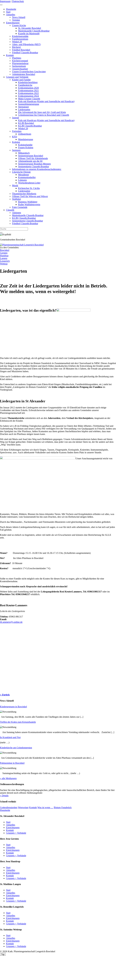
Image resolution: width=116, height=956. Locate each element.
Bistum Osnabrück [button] (63, 807)
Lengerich (5, 261)
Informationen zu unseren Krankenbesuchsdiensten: (36, 169)
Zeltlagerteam (24, 134)
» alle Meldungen (8, 778)
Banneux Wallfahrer (27, 201)
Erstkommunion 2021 (28, 90)
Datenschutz (18, 1)
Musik (15, 185)
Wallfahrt (16, 199)
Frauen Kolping (25, 147)
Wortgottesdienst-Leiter (29, 182)
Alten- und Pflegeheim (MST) (26, 44)
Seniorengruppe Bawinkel (30, 155)
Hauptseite (11, 9)
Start (8, 12)
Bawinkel (4, 250)
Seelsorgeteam (19, 66)
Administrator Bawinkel (23, 74)
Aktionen (16, 212)
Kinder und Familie (21, 79)
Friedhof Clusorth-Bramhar (25, 52)
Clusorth (10, 210)
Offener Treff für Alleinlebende (33, 158)
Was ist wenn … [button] (45, 807)
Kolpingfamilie (25, 145)
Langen (3, 258)
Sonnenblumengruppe (28, 104)
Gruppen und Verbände (17, 77)
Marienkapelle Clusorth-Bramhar (34, 31)
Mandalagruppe (25, 139)
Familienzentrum (20, 39)
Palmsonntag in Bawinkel (12, 763)
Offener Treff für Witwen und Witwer (30, 196)
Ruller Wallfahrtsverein (29, 204)
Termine (16, 20)
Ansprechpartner (20, 69)
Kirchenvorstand (20, 60)
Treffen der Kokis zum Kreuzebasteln (18, 722)
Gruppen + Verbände (16, 833)
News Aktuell (18, 17)
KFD (14, 136)
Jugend (15, 117)
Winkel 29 (17, 41)
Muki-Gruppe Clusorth (29, 98)
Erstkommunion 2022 (28, 93)
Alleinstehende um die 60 (30, 161)
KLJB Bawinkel (26, 123)
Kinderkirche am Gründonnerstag (16, 747)
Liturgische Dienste (21, 172)
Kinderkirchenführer (28, 82)
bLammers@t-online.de (11, 622)
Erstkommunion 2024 (28, 96)
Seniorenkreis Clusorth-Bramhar (33, 166)
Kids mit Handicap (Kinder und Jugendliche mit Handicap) (46, 101)
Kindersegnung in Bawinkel (13, 706)
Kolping (16, 142)
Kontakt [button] (33, 807)
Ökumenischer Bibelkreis (24, 193)
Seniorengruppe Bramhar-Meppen (34, 163)
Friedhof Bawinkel (21, 50)
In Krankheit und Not (10, 737)
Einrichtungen (12, 22)
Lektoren (22, 180)
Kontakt (10, 55)
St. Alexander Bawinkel (29, 28)
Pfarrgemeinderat (20, 63)
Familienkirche (25, 85)
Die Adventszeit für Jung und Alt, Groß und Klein (42, 112)
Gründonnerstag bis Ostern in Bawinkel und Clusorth (43, 115)
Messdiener (23, 174)
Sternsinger (23, 107)
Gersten (3, 253)
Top (2, 954)
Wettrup (4, 263)
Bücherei (16, 47)
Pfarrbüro (16, 58)
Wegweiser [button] (23, 807)
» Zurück (5, 694)
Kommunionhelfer (27, 177)
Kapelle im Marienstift (28, 33)
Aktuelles (10, 14)
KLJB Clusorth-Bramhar (30, 126)
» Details (4, 795)
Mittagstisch (24, 153)
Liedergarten (24, 109)
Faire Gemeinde (19, 207)
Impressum (5, 1)
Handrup (4, 255)
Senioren (16, 150)
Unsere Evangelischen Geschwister (29, 71)
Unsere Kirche (19, 25)
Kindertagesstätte (20, 36)
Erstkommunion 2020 (28, 88)
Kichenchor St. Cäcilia (29, 188)
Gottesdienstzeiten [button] (8, 807)
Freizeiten (16, 131)
